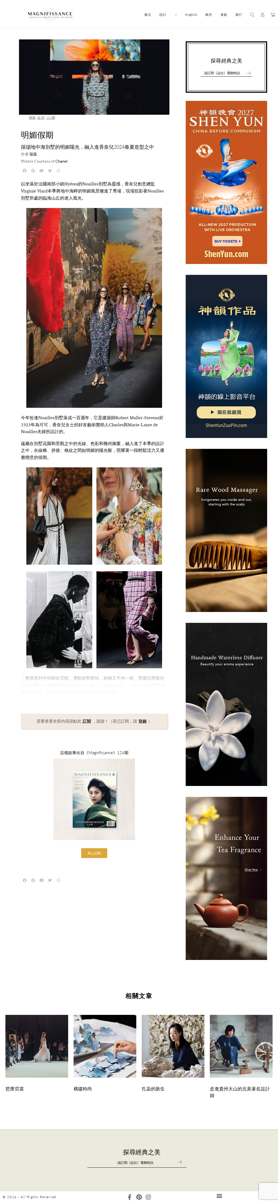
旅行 (238, 15)
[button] (94, 853)
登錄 (142, 721)
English (191, 15)
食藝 (223, 15)
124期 (50, 118)
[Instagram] (148, 1197)
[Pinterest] (139, 1197)
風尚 (208, 15)
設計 (162, 15)
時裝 (32, 118)
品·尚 (41, 118)
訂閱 (87, 721)
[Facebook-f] (129, 1197)
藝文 (147, 15)
